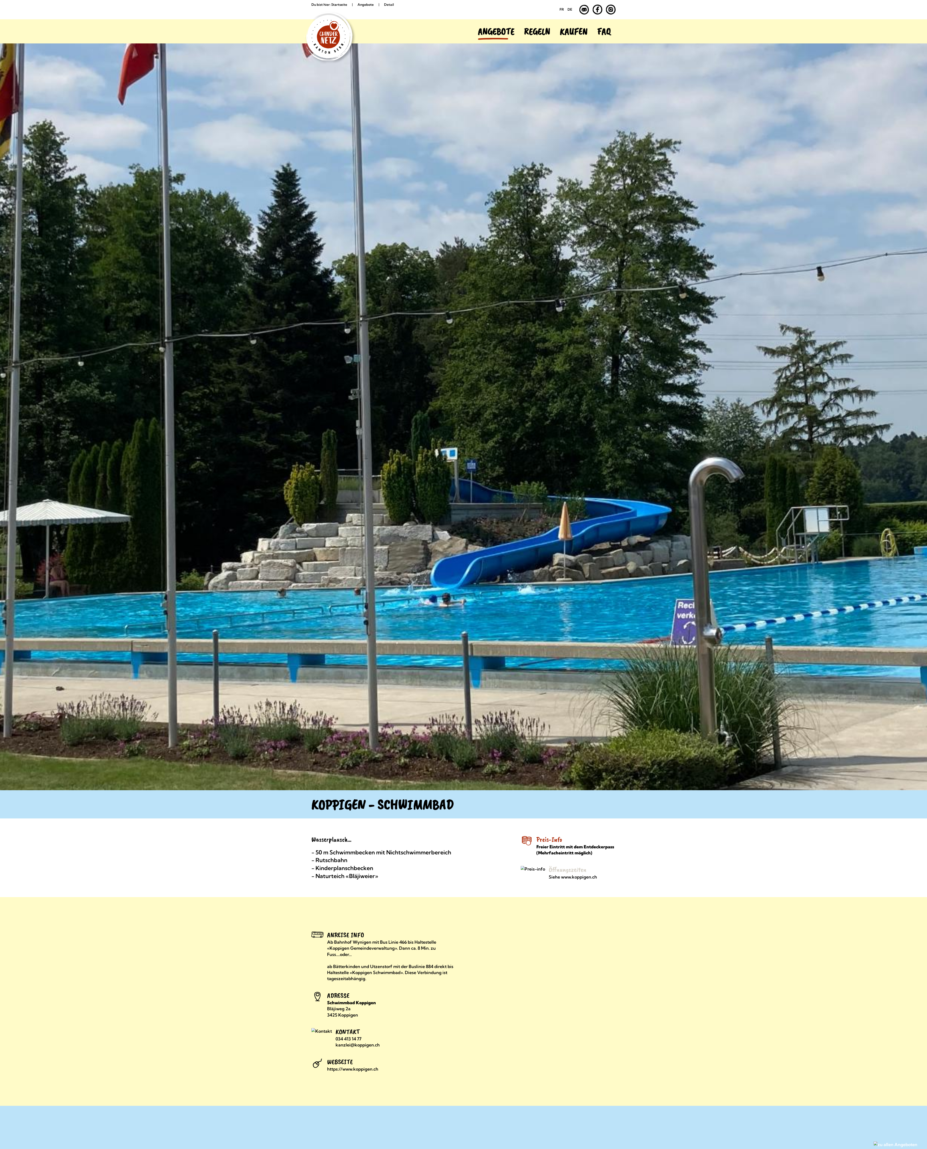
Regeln (537, 31)
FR (562, 9)
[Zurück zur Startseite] (323, 31)
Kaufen (574, 31)
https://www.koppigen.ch (352, 1069)
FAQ (604, 31)
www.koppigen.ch (579, 877)
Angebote (496, 31)
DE (570, 9)
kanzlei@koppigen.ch (358, 1045)
